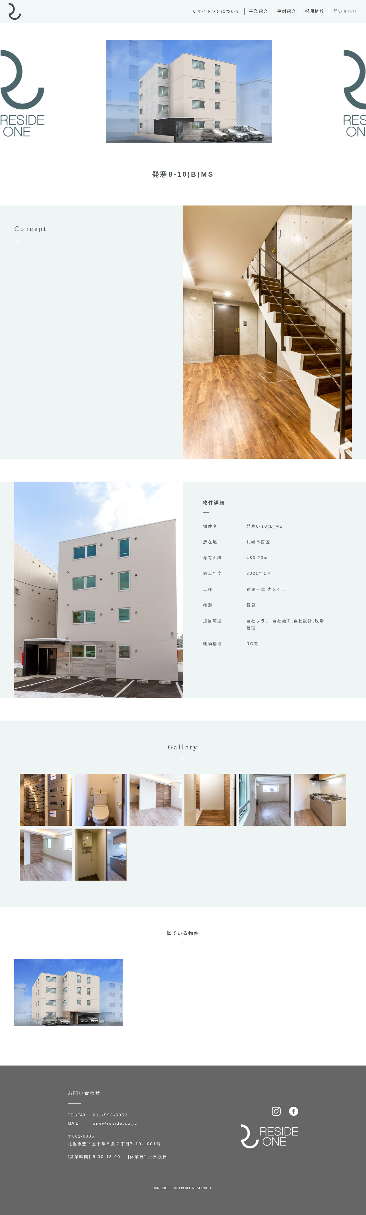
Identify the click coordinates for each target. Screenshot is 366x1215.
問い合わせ (345, 11)
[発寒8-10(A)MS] (68, 962)
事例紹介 (287, 11)
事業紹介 (258, 11)
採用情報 (315, 11)
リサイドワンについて (216, 11)
